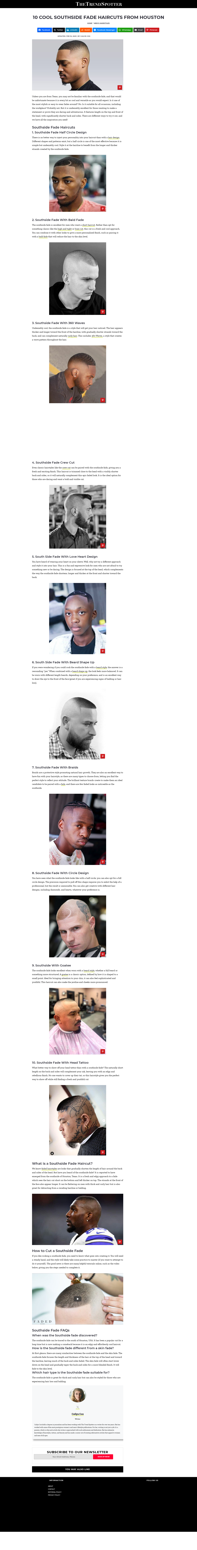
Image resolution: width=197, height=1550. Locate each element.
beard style (101, 667)
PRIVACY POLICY (54, 1495)
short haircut (88, 225)
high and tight (65, 228)
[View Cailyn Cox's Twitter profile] (78, 1407)
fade (63, 784)
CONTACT (51, 1489)
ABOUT (50, 1486)
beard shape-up (79, 671)
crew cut (66, 467)
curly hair (72, 335)
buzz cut (79, 228)
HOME (89, 23)
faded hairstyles (49, 1168)
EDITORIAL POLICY (54, 1492)
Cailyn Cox (78, 1413)
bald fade (43, 236)
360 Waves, (97, 335)
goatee (65, 974)
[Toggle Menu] (2, 4)
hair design (113, 137)
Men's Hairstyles (102, 23)
